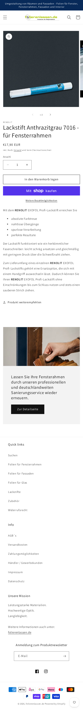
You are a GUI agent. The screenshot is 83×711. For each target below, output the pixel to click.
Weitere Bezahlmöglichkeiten (41, 200)
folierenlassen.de (19, 632)
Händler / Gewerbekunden (25, 563)
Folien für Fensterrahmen (25, 464)
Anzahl (7, 156)
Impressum (15, 572)
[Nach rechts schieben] (50, 114)
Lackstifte (14, 492)
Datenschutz (16, 581)
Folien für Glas (17, 482)
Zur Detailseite (27, 409)
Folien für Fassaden (21, 473)
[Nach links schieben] (32, 114)
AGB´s (12, 535)
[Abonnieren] (64, 656)
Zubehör (13, 501)
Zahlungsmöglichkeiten (23, 554)
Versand (17, 150)
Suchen (13, 455)
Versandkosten (18, 544)
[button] (5, 17)
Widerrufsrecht (17, 510)
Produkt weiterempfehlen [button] (25, 302)
